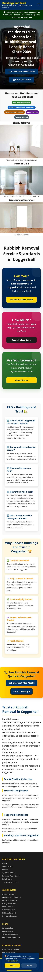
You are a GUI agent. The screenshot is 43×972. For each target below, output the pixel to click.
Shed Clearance (8, 907)
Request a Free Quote (21, 340)
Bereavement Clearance (11, 897)
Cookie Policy (7, 931)
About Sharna (21, 380)
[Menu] (39, 5)
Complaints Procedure (11, 937)
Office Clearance (8, 910)
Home (4, 863)
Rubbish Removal (9, 913)
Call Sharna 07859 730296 (21, 299)
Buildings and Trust (17, 5)
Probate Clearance (9, 900)
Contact (5, 870)
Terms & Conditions (10, 934)
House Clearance (8, 894)
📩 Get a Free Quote (21, 79)
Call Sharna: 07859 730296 (22, 682)
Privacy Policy (7, 928)
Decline (29, 965)
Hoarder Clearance (9, 916)
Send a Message (21, 691)
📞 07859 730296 (8, 873)
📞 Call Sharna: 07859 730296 (21, 71)
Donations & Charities (10, 949)
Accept (12, 965)
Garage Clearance (9, 903)
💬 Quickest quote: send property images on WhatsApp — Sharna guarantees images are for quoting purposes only (21, 14)
